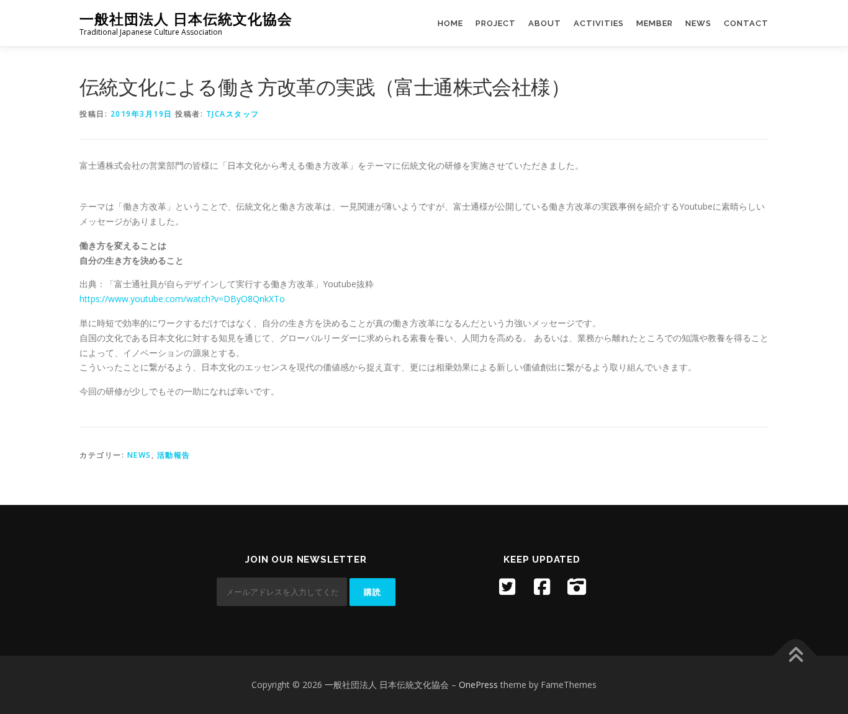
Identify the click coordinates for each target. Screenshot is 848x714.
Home (450, 23)
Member (654, 23)
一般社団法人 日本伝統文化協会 (185, 19)
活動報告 (174, 455)
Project (496, 23)
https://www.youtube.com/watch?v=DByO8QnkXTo (182, 299)
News (698, 23)
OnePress (478, 684)
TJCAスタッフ (232, 114)
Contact (746, 23)
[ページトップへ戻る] (796, 655)
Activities (599, 23)
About (544, 23)
